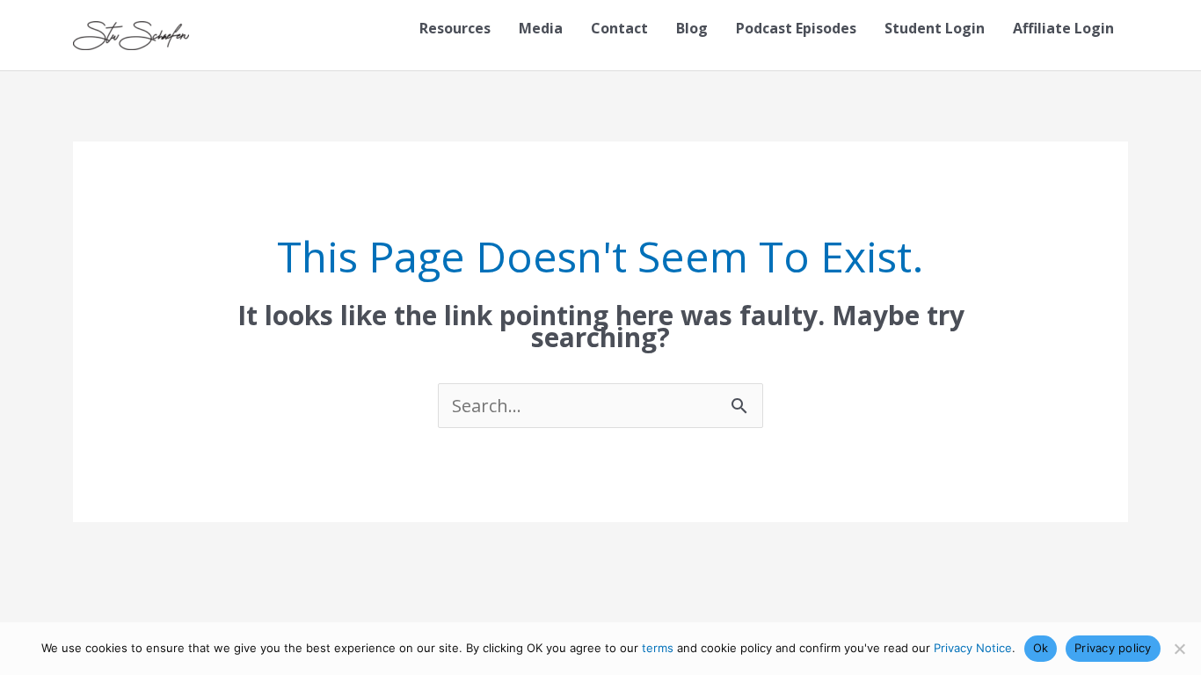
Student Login (934, 28)
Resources (455, 28)
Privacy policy (1113, 648)
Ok (1041, 648)
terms (657, 648)
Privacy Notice (973, 648)
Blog (692, 28)
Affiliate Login (1063, 28)
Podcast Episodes (796, 28)
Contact (619, 28)
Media (541, 28)
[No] (1179, 648)
